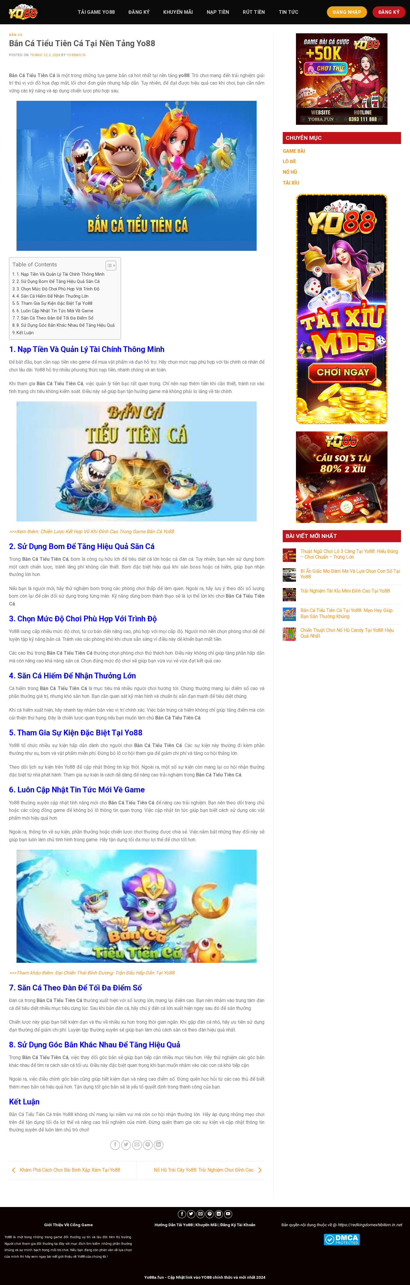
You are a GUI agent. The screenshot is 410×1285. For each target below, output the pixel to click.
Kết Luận (26, 332)
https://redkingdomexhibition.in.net (370, 1224)
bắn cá (15, 35)
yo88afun (76, 55)
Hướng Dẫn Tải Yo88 (174, 1224)
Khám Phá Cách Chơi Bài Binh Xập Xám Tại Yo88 (69, 1170)
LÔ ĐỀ (289, 161)
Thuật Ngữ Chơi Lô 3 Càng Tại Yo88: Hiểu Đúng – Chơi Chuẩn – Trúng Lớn (349, 554)
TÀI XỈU (291, 183)
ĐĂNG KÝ (138, 12)
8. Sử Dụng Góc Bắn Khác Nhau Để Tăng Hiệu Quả (66, 325)
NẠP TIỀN (218, 12)
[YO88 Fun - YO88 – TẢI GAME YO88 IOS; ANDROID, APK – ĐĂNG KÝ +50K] (35, 12)
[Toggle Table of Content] (108, 265)
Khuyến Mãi (206, 1224)
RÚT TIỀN (254, 12)
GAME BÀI (294, 151)
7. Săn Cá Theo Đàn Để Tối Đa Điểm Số (55, 318)
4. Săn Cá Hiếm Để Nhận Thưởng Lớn (53, 296)
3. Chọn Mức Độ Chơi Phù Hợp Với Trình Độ (58, 289)
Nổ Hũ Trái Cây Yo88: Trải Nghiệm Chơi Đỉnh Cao (204, 1170)
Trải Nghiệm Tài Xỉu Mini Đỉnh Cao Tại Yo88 (345, 591)
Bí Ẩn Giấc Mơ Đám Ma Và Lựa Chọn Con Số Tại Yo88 (350, 574)
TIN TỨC (288, 12)
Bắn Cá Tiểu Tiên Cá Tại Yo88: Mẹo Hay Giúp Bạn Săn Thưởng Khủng (346, 613)
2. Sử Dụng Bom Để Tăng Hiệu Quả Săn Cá (58, 281)
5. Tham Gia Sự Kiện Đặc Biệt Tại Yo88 (54, 303)
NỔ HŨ (290, 172)
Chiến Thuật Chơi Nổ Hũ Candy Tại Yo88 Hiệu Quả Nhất (347, 633)
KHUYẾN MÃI (178, 12)
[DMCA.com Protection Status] (342, 1239)
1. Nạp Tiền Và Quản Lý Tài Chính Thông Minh (60, 274)
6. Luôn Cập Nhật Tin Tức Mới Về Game (55, 311)
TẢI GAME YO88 (96, 12)
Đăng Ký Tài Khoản (237, 1224)
